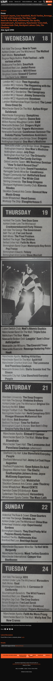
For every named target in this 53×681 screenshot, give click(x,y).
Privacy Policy (34, 668)
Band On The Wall (9, 20)
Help (17, 668)
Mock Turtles (37, 16)
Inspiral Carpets (8, 16)
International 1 (7, 23)
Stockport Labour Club (29, 25)
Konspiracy (20, 23)
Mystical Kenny (19, 645)
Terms (29, 668)
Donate (49, 4)
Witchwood (23, 20)
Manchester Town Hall (36, 23)
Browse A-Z (17, 1)
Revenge (48, 16)
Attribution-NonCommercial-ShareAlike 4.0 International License (26, 664)
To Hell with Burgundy (11, 18)
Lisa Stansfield (23, 16)
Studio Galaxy (29, 671)
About (35, 1)
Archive (11, 1)
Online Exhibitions (27, 1)
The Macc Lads (29, 18)
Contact (25, 668)
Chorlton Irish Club (9, 25)
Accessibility (21, 668)
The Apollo (34, 20)
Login (40, 1)
